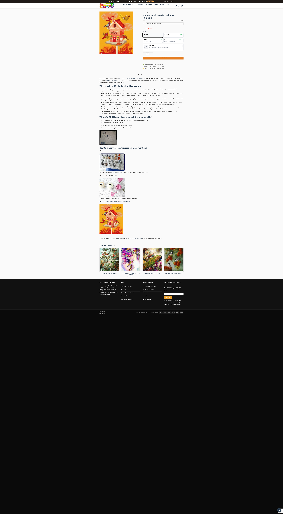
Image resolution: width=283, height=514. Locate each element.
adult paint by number (111, 80)
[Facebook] (100, 313)
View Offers (150, 1)
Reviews (162, 4)
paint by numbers (138, 148)
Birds (148, 12)
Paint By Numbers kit (154, 98)
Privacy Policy (146, 296)
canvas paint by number (118, 151)
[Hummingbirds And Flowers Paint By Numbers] (131, 260)
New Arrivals (148, 4)
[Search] (176, 5)
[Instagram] (102, 313)
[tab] (141, 74)
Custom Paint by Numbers (127, 296)
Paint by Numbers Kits (127, 4)
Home (144, 12)
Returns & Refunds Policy (149, 289)
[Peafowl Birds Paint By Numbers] (152, 260)
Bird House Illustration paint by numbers (128, 117)
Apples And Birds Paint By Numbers (173, 273)
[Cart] (182, 5)
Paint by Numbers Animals (127, 292)
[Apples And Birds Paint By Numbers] (174, 260)
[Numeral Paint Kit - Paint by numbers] (109, 6)
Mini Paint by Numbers (127, 299)
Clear (182, 20)
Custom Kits (140, 4)
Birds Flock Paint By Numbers (109, 273)
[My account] (179, 5)
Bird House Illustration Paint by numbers (130, 78)
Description (141, 74)
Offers (156, 4)
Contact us (171, 1)
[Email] (105, 313)
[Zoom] (101, 52)
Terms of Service (147, 299)
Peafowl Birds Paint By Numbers (152, 273)
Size (143, 23)
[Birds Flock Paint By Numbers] (109, 260)
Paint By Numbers (126, 89)
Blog (168, 4)
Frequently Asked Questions (149, 286)
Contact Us (145, 292)
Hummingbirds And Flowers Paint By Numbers (131, 274)
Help (123, 8)
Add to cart (163, 58)
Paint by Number (129, 86)
